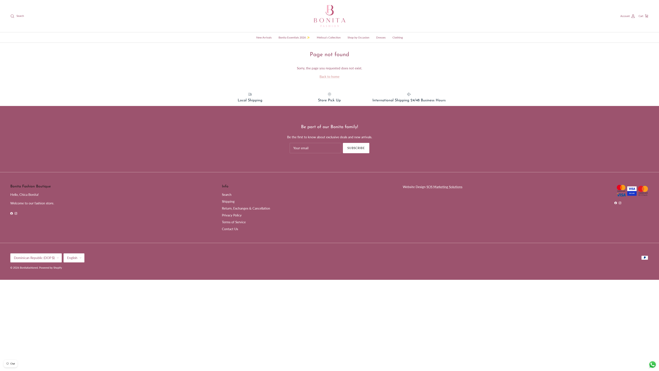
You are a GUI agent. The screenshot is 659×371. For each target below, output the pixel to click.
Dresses (381, 37)
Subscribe (356, 148)
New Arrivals (264, 37)
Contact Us (230, 229)
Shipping (228, 201)
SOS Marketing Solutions (444, 187)
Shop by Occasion (358, 37)
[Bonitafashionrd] (329, 16)
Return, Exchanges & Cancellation (246, 208)
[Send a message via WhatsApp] (652, 364)
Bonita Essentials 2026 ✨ (294, 37)
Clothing (397, 37)
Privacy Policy (232, 215)
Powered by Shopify (50, 267)
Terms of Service (234, 222)
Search (227, 194)
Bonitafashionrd (29, 267)
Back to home (329, 76)
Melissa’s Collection (329, 37)
